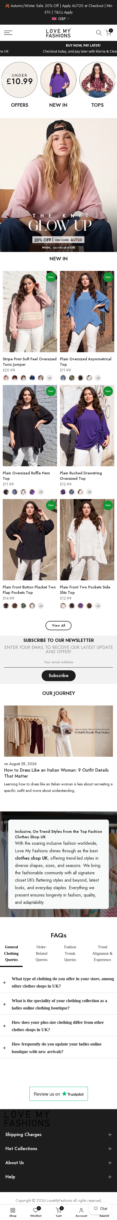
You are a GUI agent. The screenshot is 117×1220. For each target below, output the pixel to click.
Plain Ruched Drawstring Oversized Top (81, 475)
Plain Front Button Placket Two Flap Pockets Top (29, 589)
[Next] (111, 80)
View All (58, 625)
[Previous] (5, 80)
